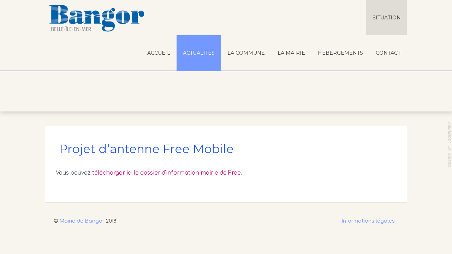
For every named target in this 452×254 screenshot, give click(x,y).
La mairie (291, 53)
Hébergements (340, 53)
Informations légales (368, 221)
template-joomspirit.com (449, 144)
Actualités (199, 53)
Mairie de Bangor (82, 221)
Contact (388, 53)
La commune (246, 53)
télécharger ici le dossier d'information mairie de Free (166, 173)
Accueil (158, 53)
